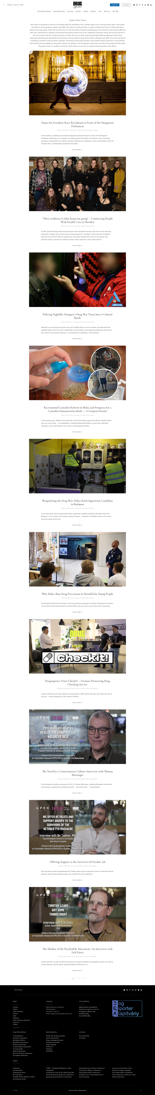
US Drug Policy (18, 1049)
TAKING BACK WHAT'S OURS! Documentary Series (24, 1078)
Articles (78, 11)
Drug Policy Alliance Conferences (90, 1070)
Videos (85, 11)
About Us (107, 11)
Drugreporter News (19, 1072)
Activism (70, 11)
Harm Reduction (59, 11)
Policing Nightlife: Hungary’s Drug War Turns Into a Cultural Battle (77, 316)
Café (99, 11)
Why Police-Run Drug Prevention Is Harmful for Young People (77, 594)
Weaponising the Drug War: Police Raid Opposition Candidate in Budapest (77, 502)
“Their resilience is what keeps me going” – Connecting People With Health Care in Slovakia (77, 220)
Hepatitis (49, 1049)
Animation (16, 1068)
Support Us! (115, 5)
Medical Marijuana (19, 1051)
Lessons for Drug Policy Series (122, 1068)
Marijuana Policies (19, 1040)
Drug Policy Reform (44, 11)
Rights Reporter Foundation (88, 1007)
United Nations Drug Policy (22, 1047)
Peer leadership (84, 1036)
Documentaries (18, 1070)
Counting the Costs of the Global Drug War (60, 1072)
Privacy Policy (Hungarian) (77, 1090)
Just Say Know (17, 1075)
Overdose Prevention (53, 1042)
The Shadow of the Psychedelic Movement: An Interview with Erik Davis (77, 950)
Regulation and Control (20, 1042)
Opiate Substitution (52, 1038)
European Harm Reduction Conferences (59, 1077)
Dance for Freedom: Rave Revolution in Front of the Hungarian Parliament (77, 124)
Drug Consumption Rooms (54, 1040)
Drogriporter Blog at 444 (87, 1011)
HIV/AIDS (49, 1051)
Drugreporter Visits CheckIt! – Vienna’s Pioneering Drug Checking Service (77, 682)
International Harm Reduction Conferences (60, 1075)
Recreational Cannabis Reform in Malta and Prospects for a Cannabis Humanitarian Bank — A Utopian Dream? (77, 409)
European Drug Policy (20, 1038)
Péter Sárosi (66, 130)
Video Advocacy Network (21, 1020)
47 (84, 978)
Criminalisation (18, 1036)
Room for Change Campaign (121, 1070)
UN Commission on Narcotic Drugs (124, 1075)
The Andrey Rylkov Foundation (122, 1072)
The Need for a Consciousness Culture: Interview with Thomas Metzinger (77, 773)
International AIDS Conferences (89, 1072)
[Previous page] (68, 978)
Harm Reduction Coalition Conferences (92, 1068)
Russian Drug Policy (19, 1044)
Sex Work (82, 1038)
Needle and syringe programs (55, 1036)
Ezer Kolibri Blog (84, 1016)
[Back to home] (77, 5)
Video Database (94, 130)
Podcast (93, 11)
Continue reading (76, 149)
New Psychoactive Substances (22, 1053)
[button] (4, 5)
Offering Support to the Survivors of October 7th (77, 862)
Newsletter (126, 5)
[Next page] (87, 978)
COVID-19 (49, 1047)
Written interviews (118, 1077)
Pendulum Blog (84, 1014)
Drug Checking (51, 1044)
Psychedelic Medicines (20, 1055)
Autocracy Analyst (85, 1009)
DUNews (16, 1018)
